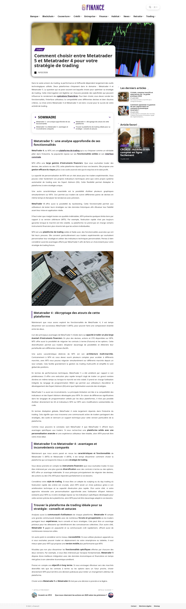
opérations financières (67, 96)
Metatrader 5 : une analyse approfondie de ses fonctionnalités (53, 123)
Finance (124, 145)
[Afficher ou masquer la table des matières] (83, 117)
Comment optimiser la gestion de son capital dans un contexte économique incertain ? (142, 107)
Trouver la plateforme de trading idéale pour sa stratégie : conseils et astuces (93, 128)
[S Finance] (93, 7)
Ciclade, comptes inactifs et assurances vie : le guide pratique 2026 (141, 94)
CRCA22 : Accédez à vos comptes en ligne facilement (135, 152)
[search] (150, 7)
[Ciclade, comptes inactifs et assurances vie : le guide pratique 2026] (123, 97)
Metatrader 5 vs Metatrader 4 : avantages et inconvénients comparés (52, 128)
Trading (39, 49)
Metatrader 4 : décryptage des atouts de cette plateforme (92, 123)
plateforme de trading (69, 150)
